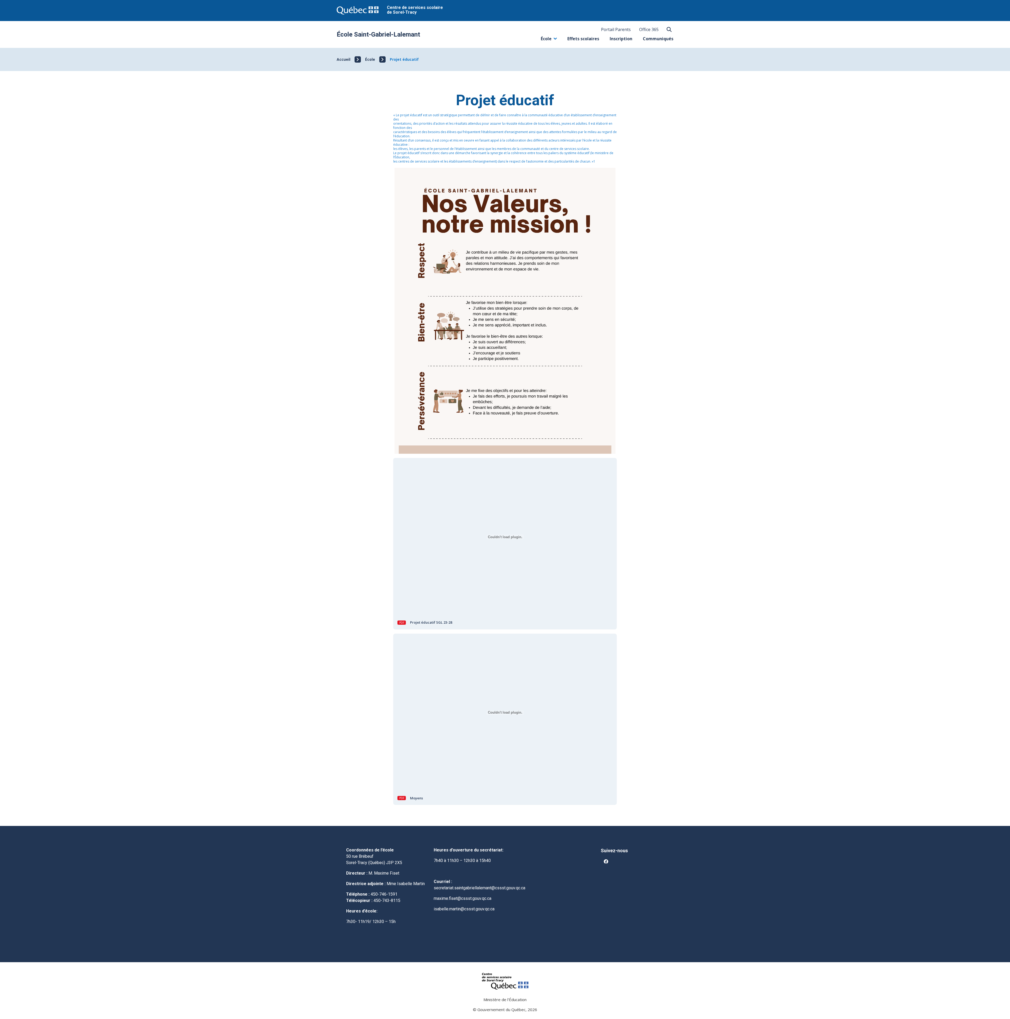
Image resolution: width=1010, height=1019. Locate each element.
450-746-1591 (384, 894)
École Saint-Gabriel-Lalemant (378, 34)
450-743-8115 (386, 900)
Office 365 (649, 29)
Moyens (416, 798)
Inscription (621, 39)
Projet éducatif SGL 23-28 (431, 622)
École (549, 40)
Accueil (343, 59)
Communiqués (658, 39)
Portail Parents (616, 29)
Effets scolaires (583, 39)
